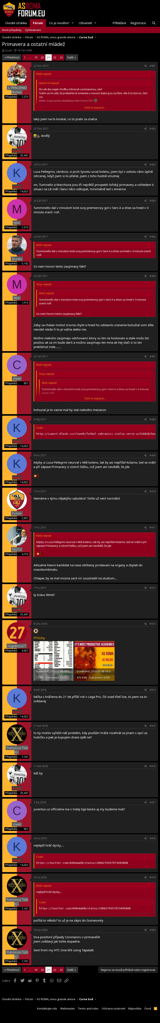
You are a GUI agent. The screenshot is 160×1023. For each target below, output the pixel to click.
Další (70, 57)
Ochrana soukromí (113, 1008)
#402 (153, 128)
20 (42, 57)
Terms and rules (88, 1008)
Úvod (147, 1008)
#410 (153, 491)
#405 (153, 236)
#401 (153, 66)
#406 (153, 276)
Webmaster (67, 1008)
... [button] (30, 57)
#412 (153, 588)
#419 (153, 877)
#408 (153, 419)
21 (48, 57)
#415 (153, 726)
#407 (153, 356)
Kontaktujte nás (47, 1008)
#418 (153, 838)
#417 (153, 802)
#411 (153, 527)
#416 (153, 766)
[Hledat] (154, 23)
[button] (73, 23)
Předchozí (13, 57)
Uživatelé (85, 23)
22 (54, 57)
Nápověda (134, 1008)
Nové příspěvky (12, 30)
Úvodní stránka (16, 23)
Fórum (38, 23)
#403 (153, 164)
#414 (153, 690)
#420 (153, 930)
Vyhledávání (33, 30)
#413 (153, 624)
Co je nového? (59, 23)
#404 (153, 200)
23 (61, 57)
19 (35, 57)
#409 (153, 455)
